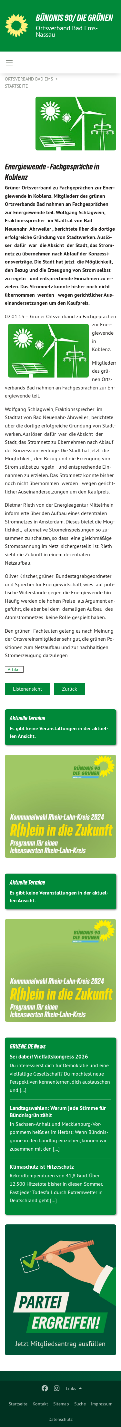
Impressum (101, 1404)
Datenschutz (60, 1419)
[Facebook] (45, 1388)
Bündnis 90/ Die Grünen (74, 18)
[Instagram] (57, 1388)
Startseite (18, 1404)
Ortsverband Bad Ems (29, 79)
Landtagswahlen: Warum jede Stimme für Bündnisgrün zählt (58, 1111)
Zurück (69, 688)
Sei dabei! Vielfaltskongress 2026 (49, 1056)
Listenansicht (27, 688)
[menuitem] (18, 1404)
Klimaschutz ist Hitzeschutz (42, 1166)
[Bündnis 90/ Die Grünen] (16, 25)
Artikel (14, 669)
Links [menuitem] (71, 1388)
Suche (80, 1404)
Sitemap (61, 1404)
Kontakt (40, 1404)
